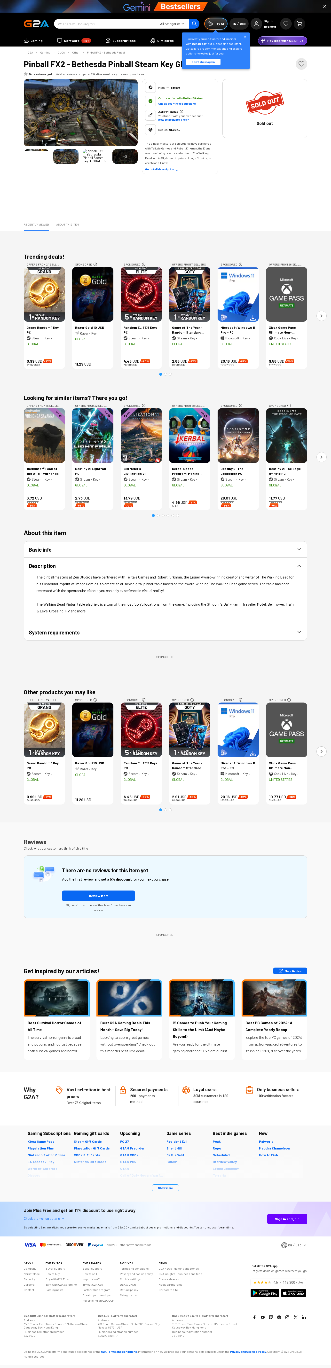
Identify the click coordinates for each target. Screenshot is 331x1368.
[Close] (324, 6)
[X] (295, 1317)
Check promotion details (42, 1218)
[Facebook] (254, 1317)
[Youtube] (262, 1317)
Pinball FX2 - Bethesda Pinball (106, 52)
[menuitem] (33, 41)
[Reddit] (279, 1317)
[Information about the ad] (95, 264)
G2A (30, 52)
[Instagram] (287, 1317)
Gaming (45, 52)
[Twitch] (271, 1317)
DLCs (61, 52)
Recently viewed (36, 224)
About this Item (67, 224)
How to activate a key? (173, 119)
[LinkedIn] (303, 1317)
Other (76, 52)
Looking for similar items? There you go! (75, 397)
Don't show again (203, 61)
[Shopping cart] (299, 24)
